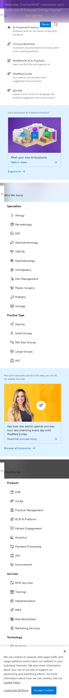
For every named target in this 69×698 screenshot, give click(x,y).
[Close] (65, 651)
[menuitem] (34, 96)
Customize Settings (16, 690)
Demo (45, 24)
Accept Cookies (44, 690)
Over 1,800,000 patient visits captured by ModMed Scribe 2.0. (34, 11)
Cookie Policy (12, 683)
